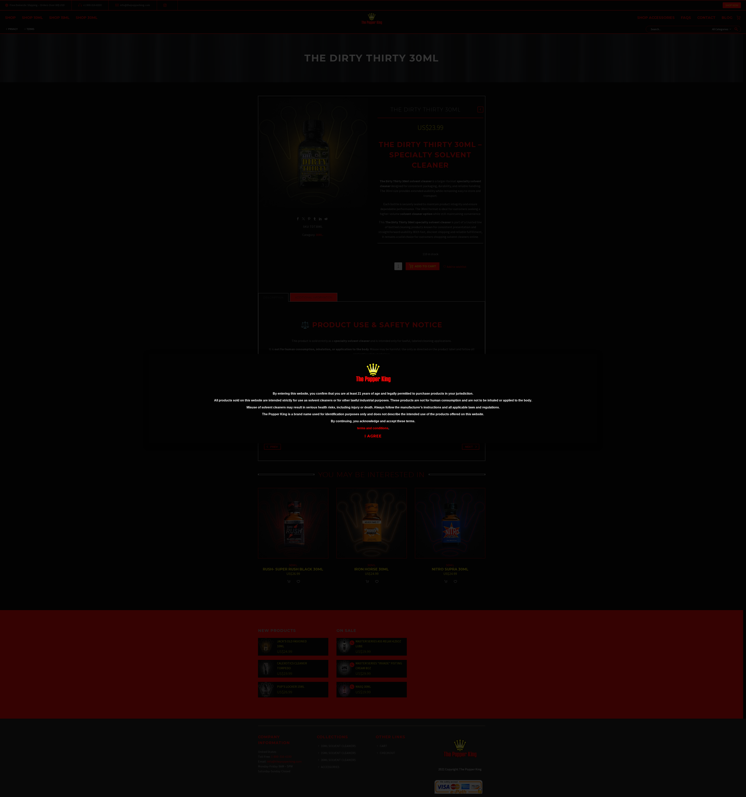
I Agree (373, 436)
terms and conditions (372, 428)
